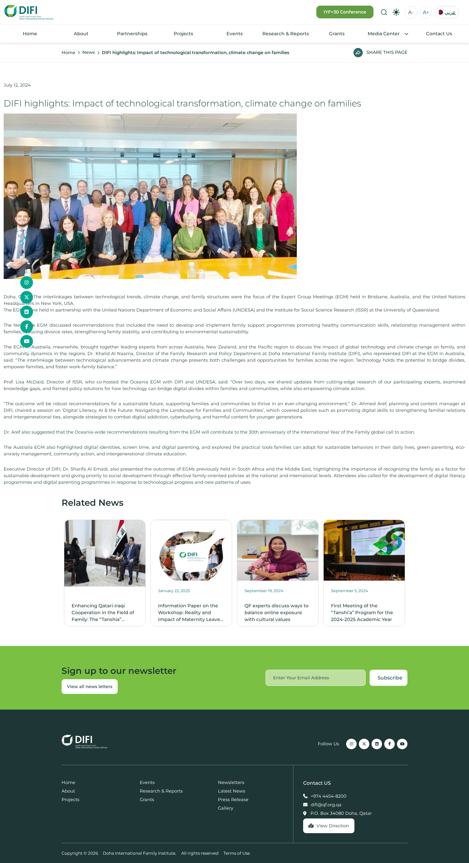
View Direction (332, 825)
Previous (57, 573)
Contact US (317, 783)
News (88, 52)
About (81, 33)
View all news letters (89, 686)
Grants (337, 33)
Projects (183, 33)
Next (411, 573)
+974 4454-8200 (327, 796)
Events (234, 33)
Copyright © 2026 (80, 853)
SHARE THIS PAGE (386, 52)
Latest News (231, 791)
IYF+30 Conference (345, 12)
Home (30, 33)
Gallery (225, 808)
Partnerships (132, 33)
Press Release (233, 799)
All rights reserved (200, 853)
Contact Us (439, 33)
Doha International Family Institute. (139, 853)
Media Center (384, 33)
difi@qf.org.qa (325, 804)
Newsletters (231, 782)
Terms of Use (237, 853)
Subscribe (390, 678)
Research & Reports (285, 33)
